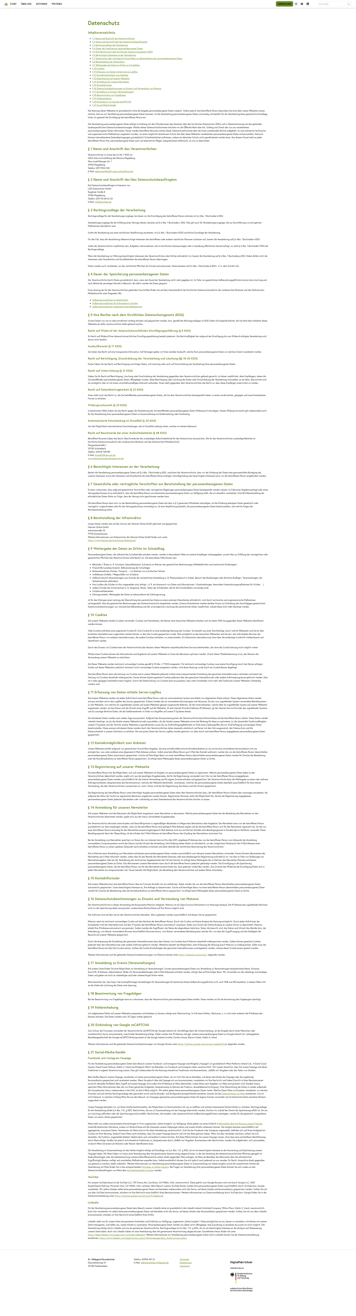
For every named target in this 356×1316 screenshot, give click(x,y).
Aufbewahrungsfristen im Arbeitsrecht (110, 299)
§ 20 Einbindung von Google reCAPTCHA (111, 101)
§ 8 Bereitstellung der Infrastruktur (108, 61)
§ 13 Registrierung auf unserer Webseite (110, 78)
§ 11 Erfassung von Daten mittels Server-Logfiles (115, 71)
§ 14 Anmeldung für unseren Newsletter (110, 81)
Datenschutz (186, 1262)
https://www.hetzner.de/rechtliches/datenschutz (112, 540)
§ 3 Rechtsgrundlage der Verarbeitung (110, 45)
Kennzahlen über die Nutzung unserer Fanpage (240, 1123)
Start (13, 3)
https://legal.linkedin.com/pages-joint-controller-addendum (116, 1234)
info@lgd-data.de (103, 201)
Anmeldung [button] (284, 3)
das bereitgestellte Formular (140, 1170)
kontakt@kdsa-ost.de (105, 455)
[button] (296, 4)
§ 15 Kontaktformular (102, 85)
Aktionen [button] (41, 3)
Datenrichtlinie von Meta (233, 1093)
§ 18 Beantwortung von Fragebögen (109, 95)
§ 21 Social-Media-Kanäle (104, 105)
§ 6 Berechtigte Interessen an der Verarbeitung (114, 55)
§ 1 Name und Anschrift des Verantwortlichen (113, 38)
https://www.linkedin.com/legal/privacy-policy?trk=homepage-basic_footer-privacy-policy (143, 1238)
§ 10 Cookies (98, 68)
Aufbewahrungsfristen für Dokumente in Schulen (115, 303)
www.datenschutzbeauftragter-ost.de (106, 458)
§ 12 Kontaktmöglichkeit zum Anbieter (110, 75)
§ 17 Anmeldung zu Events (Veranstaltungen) (113, 91)
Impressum (185, 1265)
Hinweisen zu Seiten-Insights (155, 1166)
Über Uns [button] (26, 3)
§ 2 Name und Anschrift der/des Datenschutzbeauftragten (119, 41)
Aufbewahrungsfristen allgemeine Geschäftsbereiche (117, 306)
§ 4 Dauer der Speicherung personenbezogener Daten (117, 48)
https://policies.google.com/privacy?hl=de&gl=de (139, 1195)
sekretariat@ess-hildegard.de (155, 1262)
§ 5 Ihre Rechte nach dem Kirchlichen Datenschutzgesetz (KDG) (122, 51)
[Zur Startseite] (6, 4)
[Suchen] (349, 4)
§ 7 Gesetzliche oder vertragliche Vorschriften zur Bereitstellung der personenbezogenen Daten (137, 58)
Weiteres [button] (57, 3)
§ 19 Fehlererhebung (101, 98)
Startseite (184, 1259)
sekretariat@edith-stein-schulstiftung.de (114, 171)
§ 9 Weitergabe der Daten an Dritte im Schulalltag (116, 65)
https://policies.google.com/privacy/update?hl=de (202, 1044)
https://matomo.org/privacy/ (193, 954)
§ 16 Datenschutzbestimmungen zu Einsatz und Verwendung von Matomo (126, 88)
